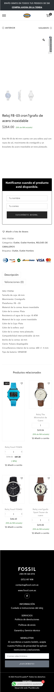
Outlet (16, 242)
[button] (15, 232)
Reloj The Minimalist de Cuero (40, 417)
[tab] (27, 275)
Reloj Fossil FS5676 (13, 447)
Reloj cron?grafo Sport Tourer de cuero (40, 512)
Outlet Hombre (28, 242)
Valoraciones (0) (14, 282)
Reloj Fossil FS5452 (13, 509)
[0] (48, 15)
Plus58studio (33, 687)
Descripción (11, 275)
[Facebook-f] (27, 596)
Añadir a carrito (15, 465)
